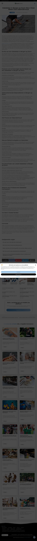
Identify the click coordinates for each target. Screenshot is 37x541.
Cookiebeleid (18, 276)
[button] (35, 265)
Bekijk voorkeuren (18, 274)
